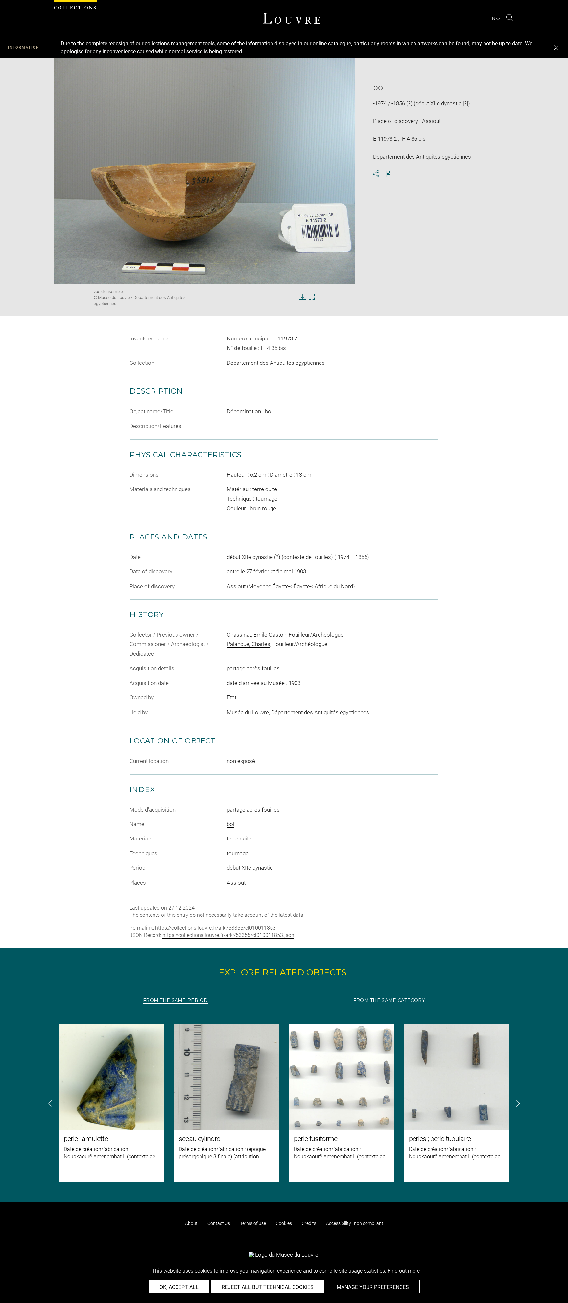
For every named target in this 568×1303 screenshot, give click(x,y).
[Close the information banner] (556, 48)
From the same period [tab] (175, 1000)
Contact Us (218, 1223)
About (191, 1223)
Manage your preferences (373, 1287)
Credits (309, 1223)
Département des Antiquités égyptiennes (276, 363)
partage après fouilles (253, 809)
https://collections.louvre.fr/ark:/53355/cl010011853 (215, 928)
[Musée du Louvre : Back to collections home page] (291, 18)
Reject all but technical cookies (268, 1287)
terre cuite (239, 838)
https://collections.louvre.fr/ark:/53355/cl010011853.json (228, 935)
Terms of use (253, 1223)
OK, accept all (179, 1287)
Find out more (404, 1271)
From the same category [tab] (389, 1000)
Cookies (284, 1223)
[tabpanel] (284, 1103)
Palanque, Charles (248, 644)
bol (230, 824)
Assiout (236, 882)
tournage (237, 853)
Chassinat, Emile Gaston (256, 634)
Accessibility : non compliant (354, 1223)
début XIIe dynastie (250, 867)
